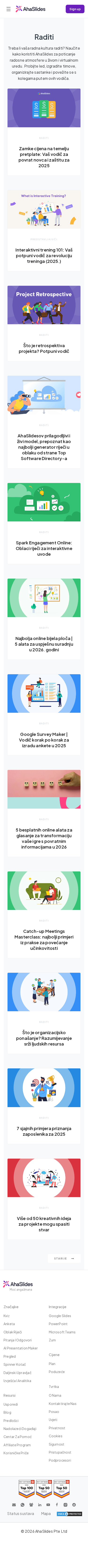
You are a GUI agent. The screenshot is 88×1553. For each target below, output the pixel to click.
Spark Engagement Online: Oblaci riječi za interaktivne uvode (44, 548)
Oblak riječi (13, 1332)
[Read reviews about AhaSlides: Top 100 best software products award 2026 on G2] (26, 1489)
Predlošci (11, 1420)
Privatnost (57, 1428)
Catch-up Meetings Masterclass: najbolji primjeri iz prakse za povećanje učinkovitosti (44, 939)
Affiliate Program (17, 1445)
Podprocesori (60, 1460)
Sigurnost (57, 1444)
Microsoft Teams (62, 1332)
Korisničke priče (16, 1453)
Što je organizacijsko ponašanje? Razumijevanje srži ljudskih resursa (44, 1038)
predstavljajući (44, 239)
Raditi (44, 138)
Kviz (7, 1316)
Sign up (75, 9)
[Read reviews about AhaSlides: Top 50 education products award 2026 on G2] (44, 1489)
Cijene (54, 1354)
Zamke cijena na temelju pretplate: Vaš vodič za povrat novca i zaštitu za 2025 (44, 157)
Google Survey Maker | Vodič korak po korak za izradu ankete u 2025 (44, 739)
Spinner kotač (15, 1364)
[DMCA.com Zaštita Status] (69, 1514)
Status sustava (20, 1513)
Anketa (9, 1324)
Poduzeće (57, 1372)
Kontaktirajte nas (63, 1403)
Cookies (55, 1436)
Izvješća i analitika (17, 1380)
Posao (54, 1411)
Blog (7, 1412)
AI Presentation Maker (21, 1348)
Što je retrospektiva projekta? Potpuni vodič (44, 348)
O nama (55, 1395)
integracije (57, 1306)
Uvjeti (53, 1419)
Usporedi (11, 1404)
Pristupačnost (60, 1452)
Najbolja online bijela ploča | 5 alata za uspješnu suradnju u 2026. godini (44, 644)
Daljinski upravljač (17, 1372)
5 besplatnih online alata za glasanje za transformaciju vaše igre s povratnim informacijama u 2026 (44, 838)
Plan (52, 1363)
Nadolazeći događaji (20, 1428)
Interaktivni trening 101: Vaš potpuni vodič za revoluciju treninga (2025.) (44, 255)
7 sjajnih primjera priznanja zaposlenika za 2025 (44, 1131)
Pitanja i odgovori (18, 1340)
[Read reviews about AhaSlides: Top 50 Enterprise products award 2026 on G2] (61, 1489)
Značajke (11, 1306)
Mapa (46, 1513)
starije (61, 1258)
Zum (52, 1340)
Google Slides (60, 1316)
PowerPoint (58, 1324)
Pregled (10, 1356)
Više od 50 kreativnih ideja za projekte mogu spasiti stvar (44, 1224)
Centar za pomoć (18, 1436)
